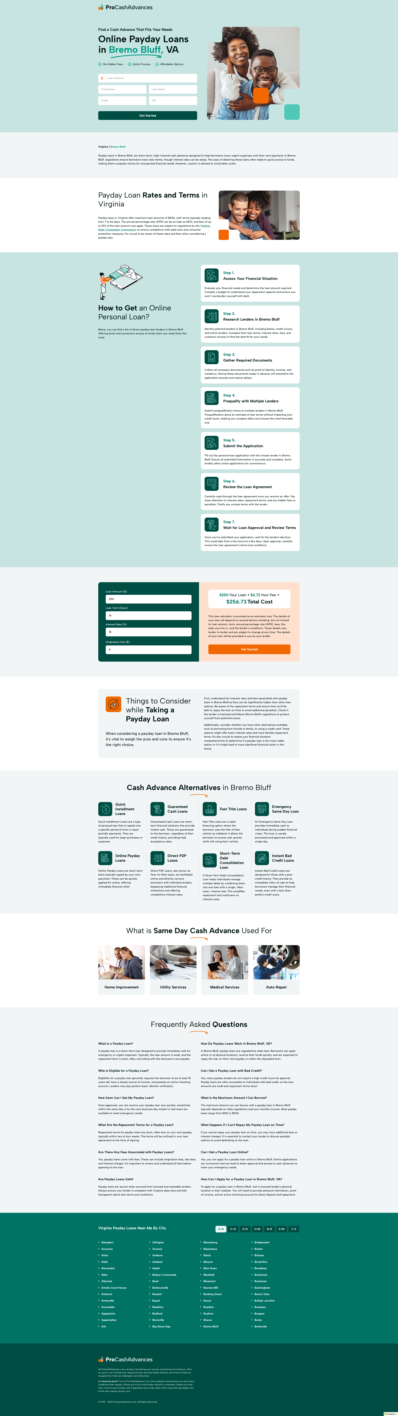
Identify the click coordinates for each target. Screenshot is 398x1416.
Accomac (107, 1248)
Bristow (259, 1255)
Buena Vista (262, 1294)
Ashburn (157, 1255)
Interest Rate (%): (116, 624)
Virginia (103, 146)
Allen (104, 1274)
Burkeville (261, 1326)
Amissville (107, 1300)
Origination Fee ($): (118, 642)
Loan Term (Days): (117, 607)
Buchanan (261, 1281)
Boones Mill (211, 1287)
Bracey (208, 1319)
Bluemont (209, 1281)
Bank (155, 1281)
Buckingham (262, 1287)
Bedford (157, 1313)
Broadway (261, 1268)
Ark (103, 1326)
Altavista (106, 1281)
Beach (156, 1300)
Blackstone (210, 1248)
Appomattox (109, 1319)
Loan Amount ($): (116, 591)
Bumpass (260, 1307)
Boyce (207, 1300)
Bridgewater (262, 1242)
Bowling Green (213, 1294)
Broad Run (261, 1261)
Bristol (258, 1248)
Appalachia (108, 1313)
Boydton (209, 1307)
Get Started (147, 115)
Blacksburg (210, 1242)
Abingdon (107, 1242)
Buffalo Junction (265, 1300)
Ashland (157, 1261)
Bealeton (157, 1307)
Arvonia (157, 1248)
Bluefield (209, 1274)
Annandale (108, 1307)
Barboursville (160, 1287)
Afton (104, 1255)
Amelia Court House (113, 1287)
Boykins (208, 1313)
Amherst (106, 1294)
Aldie (104, 1261)
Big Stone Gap (161, 1326)
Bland (207, 1255)
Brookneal (261, 1274)
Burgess (259, 1313)
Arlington (158, 1242)
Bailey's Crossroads (164, 1274)
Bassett (157, 1294)
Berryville (158, 1319)
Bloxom (208, 1261)
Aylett (156, 1268)
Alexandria (108, 1268)
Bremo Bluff (211, 1326)
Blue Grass (210, 1268)
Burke (258, 1319)
